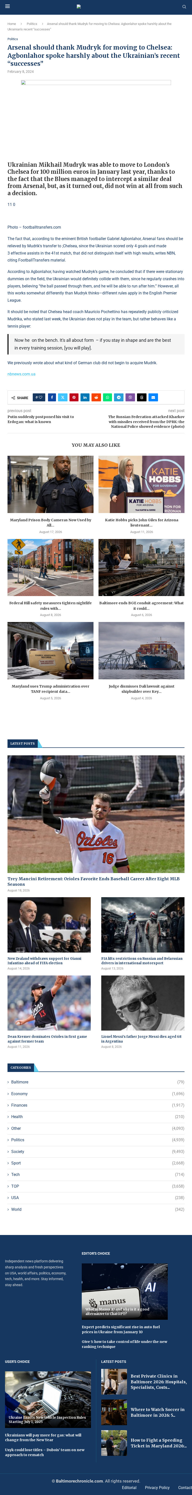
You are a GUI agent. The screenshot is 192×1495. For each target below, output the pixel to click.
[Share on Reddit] (96, 397)
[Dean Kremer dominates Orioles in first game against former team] (49, 1003)
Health (97, 1116)
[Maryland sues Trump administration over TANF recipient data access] (51, 650)
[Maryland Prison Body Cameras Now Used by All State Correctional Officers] (51, 484)
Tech (97, 1174)
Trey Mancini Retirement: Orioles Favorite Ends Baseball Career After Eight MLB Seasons (94, 881)
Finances (97, 1105)
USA (97, 1197)
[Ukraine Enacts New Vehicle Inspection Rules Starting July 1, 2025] (48, 1399)
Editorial (129, 1487)
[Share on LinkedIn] (85, 397)
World (97, 1209)
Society (97, 1151)
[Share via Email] (153, 397)
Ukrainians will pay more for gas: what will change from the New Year (43, 1437)
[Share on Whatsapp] (107, 397)
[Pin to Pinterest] (74, 397)
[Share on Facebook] (52, 397)
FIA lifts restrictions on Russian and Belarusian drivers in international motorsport (141, 961)
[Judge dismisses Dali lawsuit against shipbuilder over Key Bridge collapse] (141, 650)
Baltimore (97, 1082)
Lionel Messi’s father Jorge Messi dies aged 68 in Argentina (141, 1039)
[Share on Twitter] (63, 397)
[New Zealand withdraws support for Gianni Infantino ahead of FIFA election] (49, 925)
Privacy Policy (157, 1487)
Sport (97, 1163)
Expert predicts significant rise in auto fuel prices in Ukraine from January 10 (121, 1329)
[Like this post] (40, 397)
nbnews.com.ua (22, 374)
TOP (97, 1186)
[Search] (184, 7)
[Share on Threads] (141, 397)
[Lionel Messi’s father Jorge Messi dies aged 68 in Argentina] (142, 1003)
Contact (185, 1487)
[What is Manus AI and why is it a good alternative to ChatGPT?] (125, 1291)
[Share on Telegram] (119, 397)
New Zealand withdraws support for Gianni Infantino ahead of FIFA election (44, 961)
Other (97, 1128)
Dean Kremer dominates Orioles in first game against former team (47, 1039)
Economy (97, 1093)
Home (12, 24)
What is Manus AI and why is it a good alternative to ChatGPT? (117, 1311)
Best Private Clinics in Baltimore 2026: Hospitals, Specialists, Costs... (159, 1382)
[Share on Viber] (130, 397)
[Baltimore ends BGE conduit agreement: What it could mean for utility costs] (141, 567)
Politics (32, 24)
